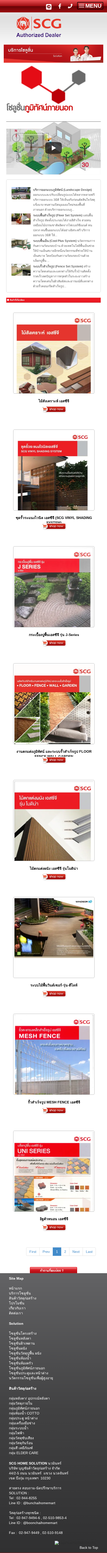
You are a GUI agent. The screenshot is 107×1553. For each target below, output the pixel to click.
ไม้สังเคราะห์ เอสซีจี (54, 401)
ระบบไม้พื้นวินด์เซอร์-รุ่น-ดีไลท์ (53, 985)
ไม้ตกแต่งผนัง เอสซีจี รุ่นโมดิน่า (54, 868)
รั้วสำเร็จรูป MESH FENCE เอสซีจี (54, 1102)
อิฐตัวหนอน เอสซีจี (54, 1219)
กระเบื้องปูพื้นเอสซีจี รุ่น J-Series (54, 635)
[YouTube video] (53, 147)
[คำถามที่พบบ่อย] (53, 1270)
